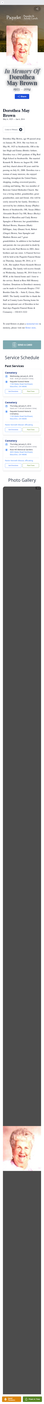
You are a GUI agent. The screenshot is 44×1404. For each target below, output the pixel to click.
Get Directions (13, 391)
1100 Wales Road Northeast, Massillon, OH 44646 (21, 385)
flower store (30, 327)
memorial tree (32, 323)
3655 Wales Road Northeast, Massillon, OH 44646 (21, 453)
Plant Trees (31, 391)
